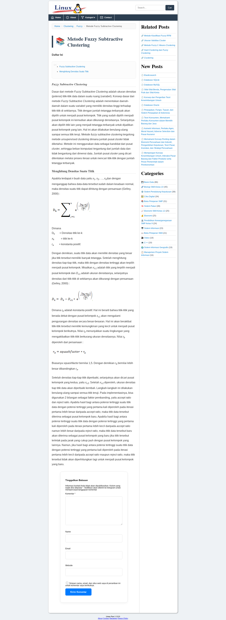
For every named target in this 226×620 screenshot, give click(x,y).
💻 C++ (144, 242)
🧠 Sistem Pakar (148, 206)
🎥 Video (145, 238)
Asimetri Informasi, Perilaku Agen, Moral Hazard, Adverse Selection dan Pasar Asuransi (158, 131)
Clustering (68, 26)
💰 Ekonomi (146, 216)
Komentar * (70, 494)
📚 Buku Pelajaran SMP (152, 201)
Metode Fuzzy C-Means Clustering (159, 45)
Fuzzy (80, 26)
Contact (108, 17)
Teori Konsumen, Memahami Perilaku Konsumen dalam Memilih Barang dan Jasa (157, 121)
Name (68, 532)
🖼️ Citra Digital (148, 196)
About (73, 17)
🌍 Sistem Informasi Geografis (154, 247)
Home (58, 17)
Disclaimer (113, 618)
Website (69, 565)
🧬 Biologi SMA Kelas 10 (152, 187)
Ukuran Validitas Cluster (155, 40)
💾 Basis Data (147, 182)
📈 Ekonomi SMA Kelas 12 (153, 211)
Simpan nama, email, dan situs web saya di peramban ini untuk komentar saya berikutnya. (92, 584)
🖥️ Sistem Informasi (150, 228)
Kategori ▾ (90, 17)
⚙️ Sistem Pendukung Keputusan (156, 192)
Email (67, 548)
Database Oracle (151, 105)
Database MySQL (152, 85)
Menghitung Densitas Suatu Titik (74, 71)
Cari (170, 7)
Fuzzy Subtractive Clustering (72, 66)
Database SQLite (151, 80)
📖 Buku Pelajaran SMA (152, 233)
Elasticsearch (150, 75)
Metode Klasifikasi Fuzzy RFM (157, 36)
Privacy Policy (123, 618)
